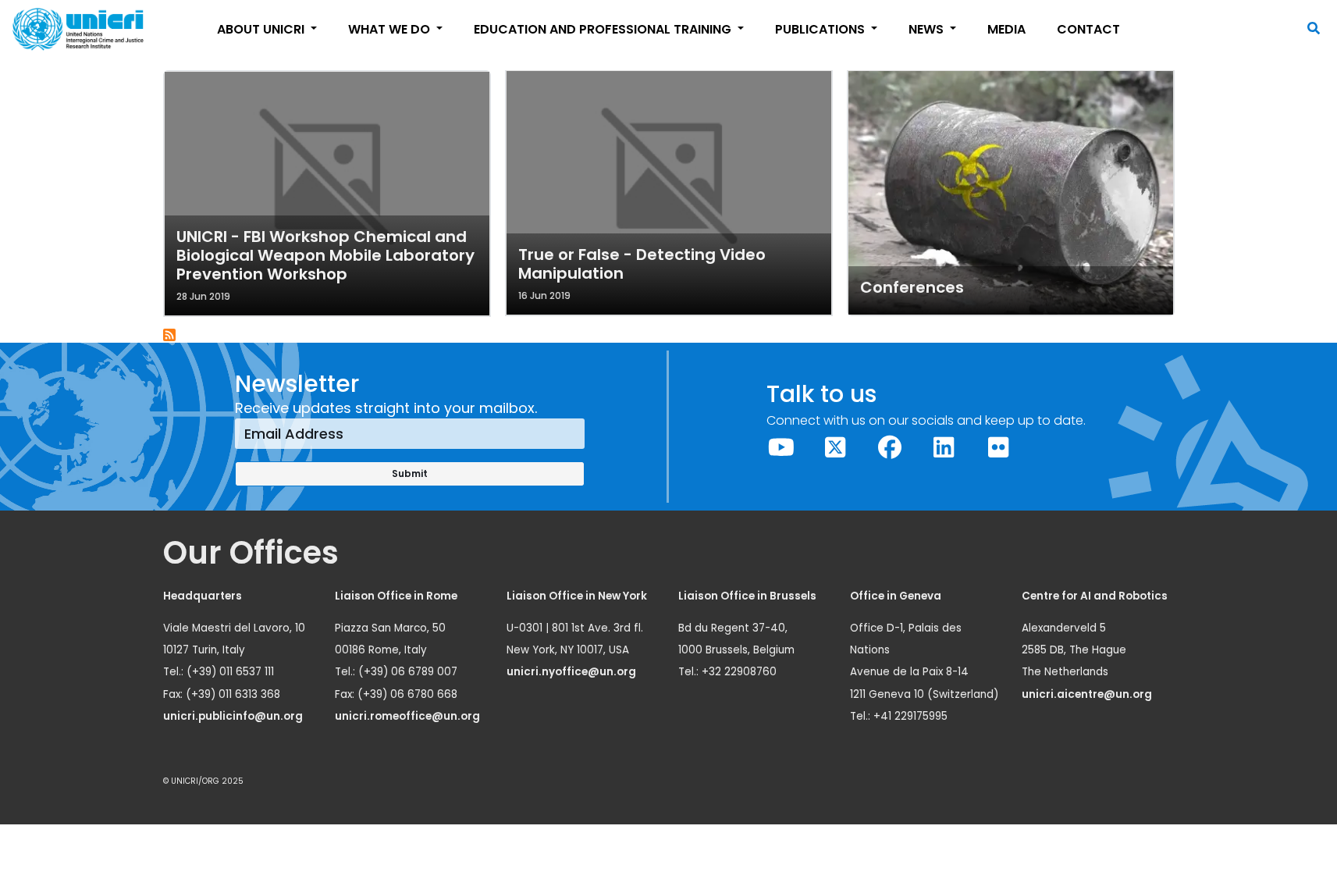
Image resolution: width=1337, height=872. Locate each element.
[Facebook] (890, 447)
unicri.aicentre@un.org (1088, 694)
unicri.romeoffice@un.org (408, 716)
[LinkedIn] (944, 447)
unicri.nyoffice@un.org (572, 671)
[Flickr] (998, 447)
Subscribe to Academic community (170, 336)
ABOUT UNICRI (262, 29)
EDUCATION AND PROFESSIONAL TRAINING (604, 29)
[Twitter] (836, 447)
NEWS (928, 29)
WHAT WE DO (390, 29)
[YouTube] (781, 447)
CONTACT (1088, 29)
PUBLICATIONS (821, 29)
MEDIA (1006, 29)
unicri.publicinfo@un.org (234, 716)
